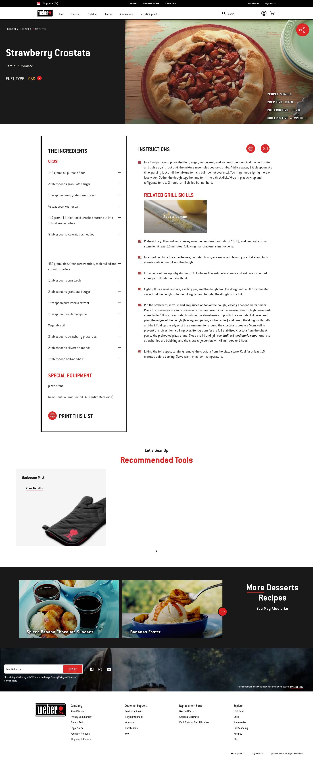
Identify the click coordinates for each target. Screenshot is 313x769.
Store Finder (253, 3)
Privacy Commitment (81, 716)
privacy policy (296, 686)
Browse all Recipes (19, 29)
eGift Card (239, 711)
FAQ (127, 733)
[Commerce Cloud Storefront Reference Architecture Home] (45, 13)
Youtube (109, 669)
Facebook (92, 669)
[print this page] (252, 148)
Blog (236, 739)
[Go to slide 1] (156, 551)
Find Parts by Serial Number (194, 722)
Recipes (238, 733)
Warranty (130, 722)
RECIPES (134, 3)
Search (230, 14)
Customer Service (134, 711)
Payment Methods (80, 733)
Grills (236, 716)
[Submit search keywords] (224, 13)
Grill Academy (241, 728)
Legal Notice (77, 728)
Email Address (13, 669)
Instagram (100, 669)
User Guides (131, 728)
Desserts (40, 29)
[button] (65, 14)
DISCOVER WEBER (151, 3)
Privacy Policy (57, 677)
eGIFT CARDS (170, 3)
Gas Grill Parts (186, 711)
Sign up (73, 669)
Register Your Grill (134, 716)
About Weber (77, 711)
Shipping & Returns (81, 739)
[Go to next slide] (223, 612)
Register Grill (270, 3)
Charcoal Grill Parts (189, 716)
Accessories (240, 722)
